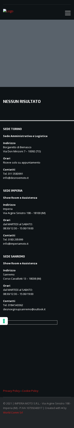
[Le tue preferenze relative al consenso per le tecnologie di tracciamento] (4, 321)
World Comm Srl (13, 412)
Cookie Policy (30, 391)
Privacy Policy (11, 391)
